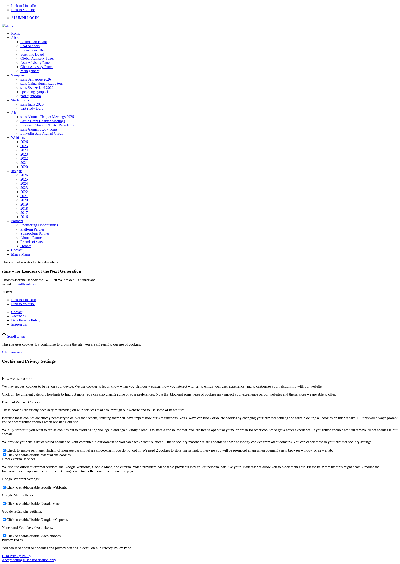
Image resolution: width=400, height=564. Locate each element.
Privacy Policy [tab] (12, 540)
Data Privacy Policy (16, 556)
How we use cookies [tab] (17, 378)
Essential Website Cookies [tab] (21, 402)
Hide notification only (40, 560)
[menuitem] (204, 18)
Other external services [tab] (18, 459)
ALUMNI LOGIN (25, 18)
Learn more (15, 352)
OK (4, 352)
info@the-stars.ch (25, 284)
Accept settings (13, 560)
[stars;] (7, 26)
